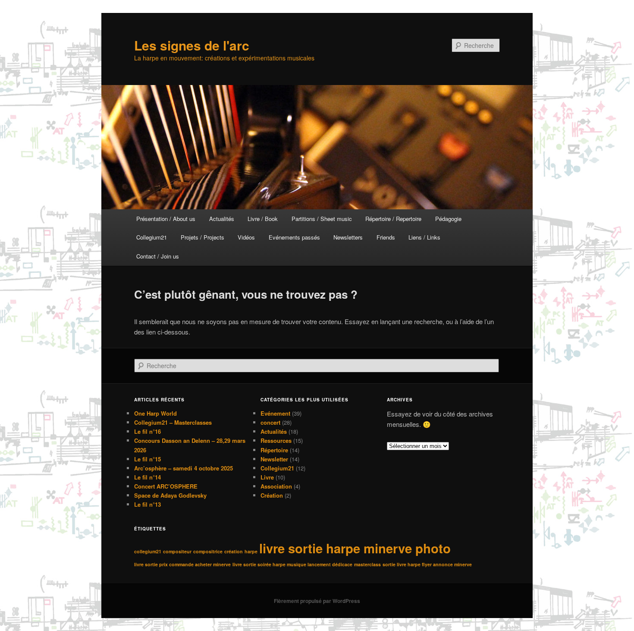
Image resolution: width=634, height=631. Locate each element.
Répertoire (274, 450)
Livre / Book (263, 219)
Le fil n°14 (147, 477)
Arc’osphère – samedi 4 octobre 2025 (183, 468)
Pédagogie (448, 219)
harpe (251, 551)
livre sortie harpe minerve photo (355, 548)
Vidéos (246, 237)
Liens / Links (424, 237)
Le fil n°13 (147, 504)
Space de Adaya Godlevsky (170, 495)
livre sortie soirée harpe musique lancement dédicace (292, 564)
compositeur (177, 551)
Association (276, 486)
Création (272, 495)
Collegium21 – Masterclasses (173, 422)
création (233, 551)
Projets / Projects (202, 237)
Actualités (221, 219)
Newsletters (348, 237)
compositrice (208, 551)
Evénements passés (294, 237)
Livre (267, 477)
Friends (386, 237)
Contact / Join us (157, 256)
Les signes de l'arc (191, 45)
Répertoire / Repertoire (393, 219)
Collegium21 (151, 237)
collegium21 (147, 551)
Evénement (275, 413)
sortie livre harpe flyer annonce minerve (427, 564)
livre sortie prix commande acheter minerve (182, 564)
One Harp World (155, 413)
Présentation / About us (165, 219)
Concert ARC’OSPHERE (166, 486)
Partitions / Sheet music (322, 219)
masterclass (367, 564)
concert (270, 422)
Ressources (276, 440)
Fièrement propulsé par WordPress (317, 601)
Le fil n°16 (147, 431)
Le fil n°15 (147, 459)
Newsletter (274, 459)
